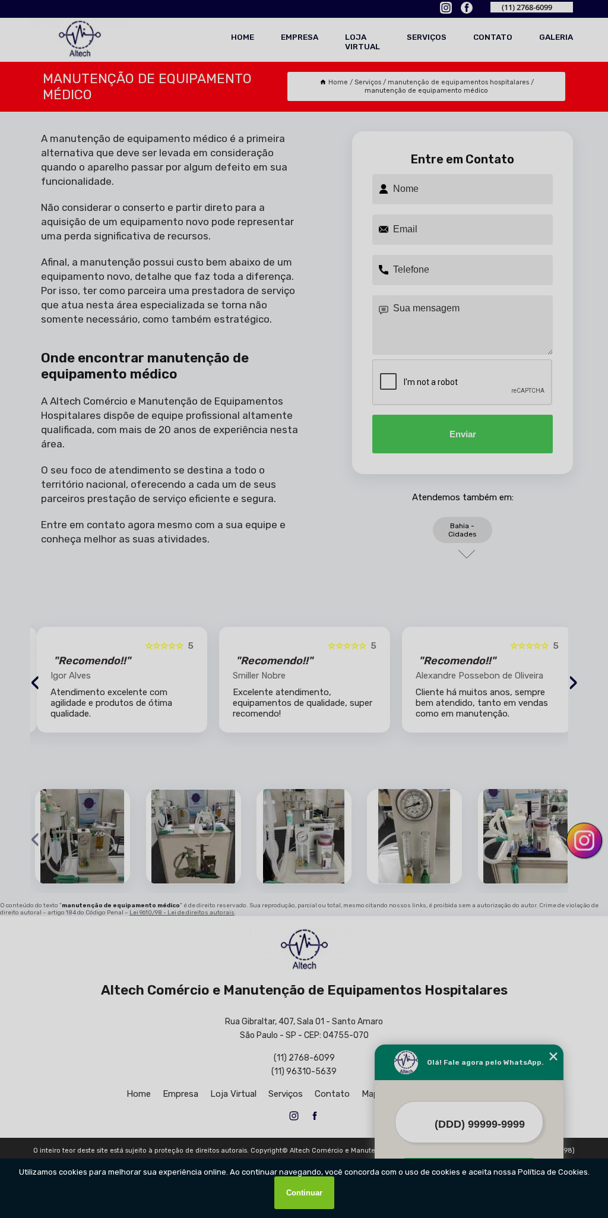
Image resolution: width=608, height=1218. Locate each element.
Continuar (304, 1192)
